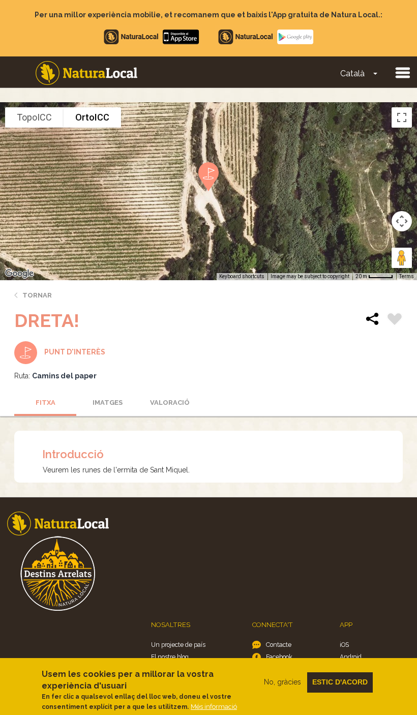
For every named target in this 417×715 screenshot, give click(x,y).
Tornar (37, 295)
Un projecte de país (178, 644)
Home (86, 73)
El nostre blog (170, 657)
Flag (394, 320)
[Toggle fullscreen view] (402, 117)
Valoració (170, 402)
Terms (406, 276)
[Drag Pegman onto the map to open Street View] (402, 258)
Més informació (214, 706)
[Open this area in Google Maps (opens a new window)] (19, 273)
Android (351, 657)
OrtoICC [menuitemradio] (92, 117)
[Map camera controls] (402, 221)
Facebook (279, 657)
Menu (402, 72)
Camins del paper (64, 376)
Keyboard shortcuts (241, 276)
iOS (344, 644)
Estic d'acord (340, 682)
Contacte (278, 644)
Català (352, 73)
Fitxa (45, 402)
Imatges (108, 402)
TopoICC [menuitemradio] (34, 117)
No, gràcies (282, 682)
